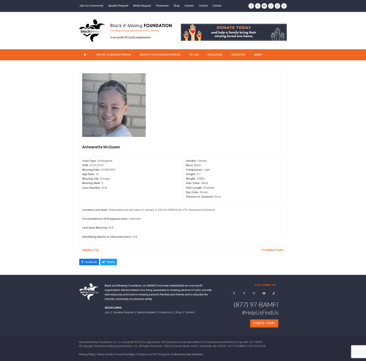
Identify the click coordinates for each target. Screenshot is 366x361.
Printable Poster (273, 249)
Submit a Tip (90, 249)
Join (107, 312)
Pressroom (165, 312)
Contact (190, 312)
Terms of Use (105, 354)
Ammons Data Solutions (188, 354)
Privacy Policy (87, 354)
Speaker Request (123, 312)
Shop (178, 312)
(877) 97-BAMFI (256, 304)
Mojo (131, 354)
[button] (89, 262)
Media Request (146, 312)
